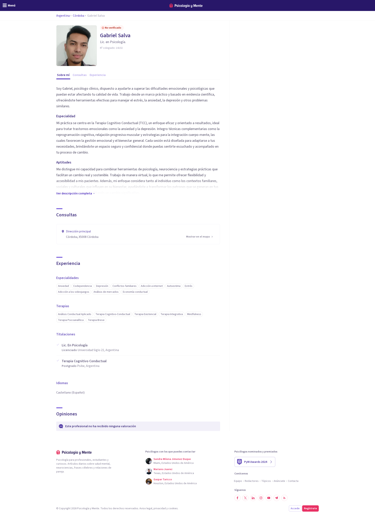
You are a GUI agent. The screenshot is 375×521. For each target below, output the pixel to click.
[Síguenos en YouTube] (269, 498)
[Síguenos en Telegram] (276, 498)
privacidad (160, 508)
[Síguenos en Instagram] (261, 498)
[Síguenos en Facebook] (237, 498)
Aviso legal (145, 508)
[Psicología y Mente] (186, 6)
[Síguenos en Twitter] (245, 498)
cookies (173, 508)
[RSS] (284, 498)
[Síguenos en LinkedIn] (253, 498)
